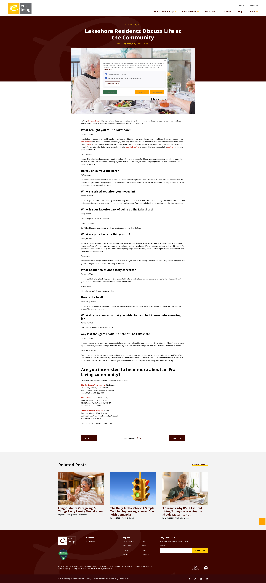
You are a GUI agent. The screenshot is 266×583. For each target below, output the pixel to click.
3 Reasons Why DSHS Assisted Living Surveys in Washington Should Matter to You (182, 511)
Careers (241, 6)
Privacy (88, 579)
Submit (198, 550)
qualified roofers (132, 147)
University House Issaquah (92, 410)
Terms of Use (124, 579)
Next (175, 438)
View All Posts (198, 464)
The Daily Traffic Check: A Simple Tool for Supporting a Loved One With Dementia (132, 511)
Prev (90, 438)
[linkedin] (201, 579)
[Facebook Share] (137, 438)
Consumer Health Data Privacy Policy (105, 579)
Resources (210, 11)
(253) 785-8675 (91, 541)
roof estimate (86, 142)
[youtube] (207, 579)
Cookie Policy (108, 69)
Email (162, 546)
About (252, 11)
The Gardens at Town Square (93, 385)
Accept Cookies (157, 92)
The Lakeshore (93, 121)
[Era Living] (20, 8)
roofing (89, 144)
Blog (240, 11)
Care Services (189, 11)
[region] (133, 79)
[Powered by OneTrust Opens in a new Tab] (158, 98)
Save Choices (110, 92)
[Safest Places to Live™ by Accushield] (63, 555)
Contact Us (253, 6)
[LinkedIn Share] (140, 438)
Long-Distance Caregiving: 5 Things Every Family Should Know (80, 510)
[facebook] (189, 579)
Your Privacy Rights (112, 83)
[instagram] (195, 579)
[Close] (165, 61)
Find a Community (164, 11)
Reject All (142, 92)
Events (227, 11)
